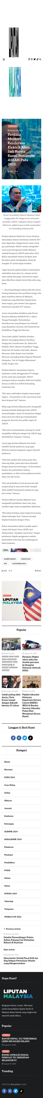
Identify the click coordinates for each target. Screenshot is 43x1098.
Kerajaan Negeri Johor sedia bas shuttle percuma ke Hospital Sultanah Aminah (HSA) (31, 664)
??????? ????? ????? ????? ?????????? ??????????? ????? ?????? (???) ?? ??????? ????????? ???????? (10, 664)
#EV (5, 563)
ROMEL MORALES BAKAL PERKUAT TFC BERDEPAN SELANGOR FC (15, 1058)
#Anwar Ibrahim (10, 559)
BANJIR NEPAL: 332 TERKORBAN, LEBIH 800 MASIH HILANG (19, 1040)
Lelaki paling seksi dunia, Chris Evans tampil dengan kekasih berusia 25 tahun (11, 700)
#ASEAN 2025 (25, 559)
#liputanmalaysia (19, 563)
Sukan (6, 1051)
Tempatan (13, 126)
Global (6, 1035)
